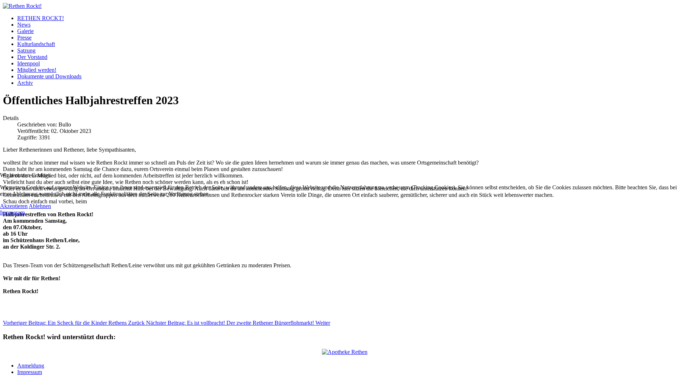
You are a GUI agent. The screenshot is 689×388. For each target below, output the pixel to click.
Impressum (12, 212)
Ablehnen (40, 206)
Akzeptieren (14, 206)
